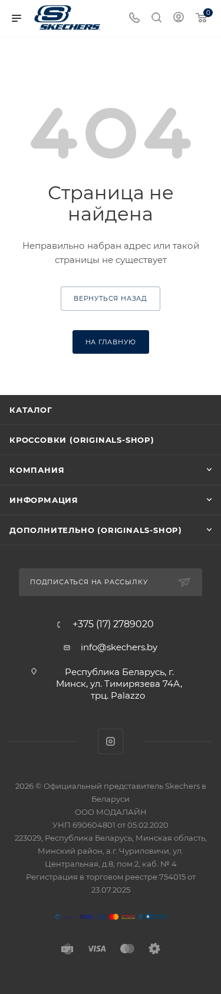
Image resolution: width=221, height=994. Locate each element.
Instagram (110, 741)
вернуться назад (110, 298)
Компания (36, 470)
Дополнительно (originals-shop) (95, 530)
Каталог (30, 409)
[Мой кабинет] (178, 18)
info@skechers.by (119, 647)
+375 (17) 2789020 (113, 624)
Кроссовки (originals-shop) (81, 440)
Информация (43, 500)
